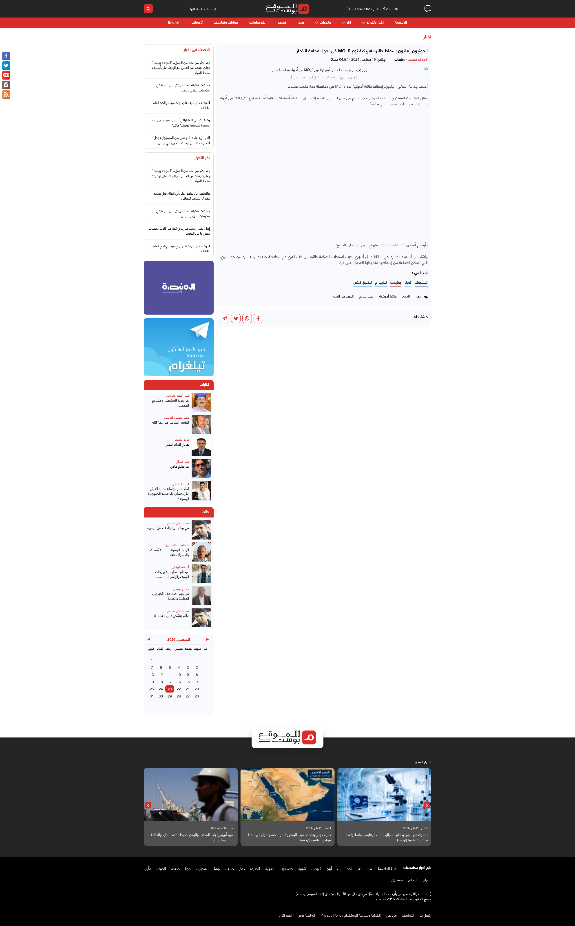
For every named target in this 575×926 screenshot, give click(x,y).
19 (152, 681)
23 (170, 688)
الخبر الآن (285, 915)
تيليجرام (381, 282)
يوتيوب (395, 282)
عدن (370, 868)
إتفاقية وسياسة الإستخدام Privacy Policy (351, 915)
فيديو (282, 23)
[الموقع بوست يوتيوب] (6, 75)
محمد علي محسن (178, 522)
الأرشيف (408, 915)
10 (179, 674)
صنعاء (229, 868)
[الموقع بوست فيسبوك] (6, 56)
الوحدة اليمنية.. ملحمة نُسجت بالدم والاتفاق (169, 552)
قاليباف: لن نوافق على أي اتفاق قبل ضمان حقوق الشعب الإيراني (181, 195)
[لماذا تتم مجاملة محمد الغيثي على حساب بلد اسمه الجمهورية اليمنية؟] (201, 491)
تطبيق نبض (363, 282)
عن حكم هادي (179, 466)
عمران (427, 879)
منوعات (325, 23)
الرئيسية (401, 23)
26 (197, 696)
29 (170, 696)
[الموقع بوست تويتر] (6, 65)
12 (161, 674)
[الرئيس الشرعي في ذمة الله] (201, 424)
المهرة (269, 868)
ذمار (242, 868)
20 (197, 688)
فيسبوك (421, 282)
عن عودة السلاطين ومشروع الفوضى (170, 402)
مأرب (147, 868)
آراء (349, 23)
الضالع (413, 879)
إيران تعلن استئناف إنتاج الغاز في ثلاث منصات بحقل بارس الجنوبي (179, 230)
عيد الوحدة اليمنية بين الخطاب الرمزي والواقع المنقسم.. (169, 574)
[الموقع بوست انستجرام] (6, 85)
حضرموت (286, 868)
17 (170, 681)
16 (179, 681)
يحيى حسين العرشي (176, 417)
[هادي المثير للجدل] (201, 446)
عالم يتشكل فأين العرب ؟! (171, 615)
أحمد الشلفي (180, 483)
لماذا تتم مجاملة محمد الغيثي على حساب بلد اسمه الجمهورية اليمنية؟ (168, 493)
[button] (427, 805)
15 (188, 681)
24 (161, 688)
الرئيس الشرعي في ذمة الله (170, 422)
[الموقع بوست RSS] (6, 94)
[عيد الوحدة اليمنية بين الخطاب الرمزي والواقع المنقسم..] (201, 573)
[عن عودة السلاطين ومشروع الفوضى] (201, 402)
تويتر (408, 282)
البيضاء (316, 868)
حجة (188, 868)
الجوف (161, 868)
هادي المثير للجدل (177, 444)
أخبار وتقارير (375, 23)
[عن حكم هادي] (201, 468)
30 (161, 696)
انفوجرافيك (257, 23)
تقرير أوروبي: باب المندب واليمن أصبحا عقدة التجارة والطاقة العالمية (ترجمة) (192, 837)
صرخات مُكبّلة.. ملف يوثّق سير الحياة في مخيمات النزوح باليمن (183, 87)
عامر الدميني (181, 439)
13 (152, 674)
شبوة (302, 868)
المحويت (202, 868)
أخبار (427, 37)
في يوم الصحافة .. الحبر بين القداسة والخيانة (170, 596)
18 (161, 681)
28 (179, 696)
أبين (329, 868)
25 (152, 688)
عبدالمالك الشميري (177, 544)
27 (188, 696)
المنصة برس (306, 915)
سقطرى (397, 879)
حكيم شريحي (181, 588)
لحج (349, 868)
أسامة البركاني (180, 566)
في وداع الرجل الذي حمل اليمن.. (168, 527)
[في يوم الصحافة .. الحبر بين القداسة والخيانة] (201, 595)
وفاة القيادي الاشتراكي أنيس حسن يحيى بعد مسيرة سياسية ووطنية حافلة (181, 122)
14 (197, 681)
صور (300, 23)
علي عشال (182, 461)
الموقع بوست (418, 59)
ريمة (217, 868)
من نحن (391, 915)
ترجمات (197, 23)
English (174, 23)
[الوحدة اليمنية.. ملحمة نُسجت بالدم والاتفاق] (201, 552)
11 (170, 674)
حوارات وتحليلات (226, 23)
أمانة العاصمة (387, 868)
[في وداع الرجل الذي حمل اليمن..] (201, 530)
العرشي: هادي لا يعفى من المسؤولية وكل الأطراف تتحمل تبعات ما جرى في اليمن (182, 140)
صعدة (175, 868)
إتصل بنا (425, 915)
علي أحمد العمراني (177, 395)
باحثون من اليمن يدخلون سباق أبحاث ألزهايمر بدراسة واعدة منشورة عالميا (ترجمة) (387, 837)
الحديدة (255, 868)
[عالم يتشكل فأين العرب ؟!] (201, 617)
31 (152, 696)
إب (339, 868)
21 (188, 688)
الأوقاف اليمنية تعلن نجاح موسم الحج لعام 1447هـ (181, 105)
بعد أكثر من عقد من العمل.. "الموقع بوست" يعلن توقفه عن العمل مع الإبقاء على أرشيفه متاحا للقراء (180, 67)
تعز (360, 868)
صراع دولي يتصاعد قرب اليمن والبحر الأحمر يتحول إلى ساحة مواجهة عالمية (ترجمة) (289, 837)
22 (179, 688)
